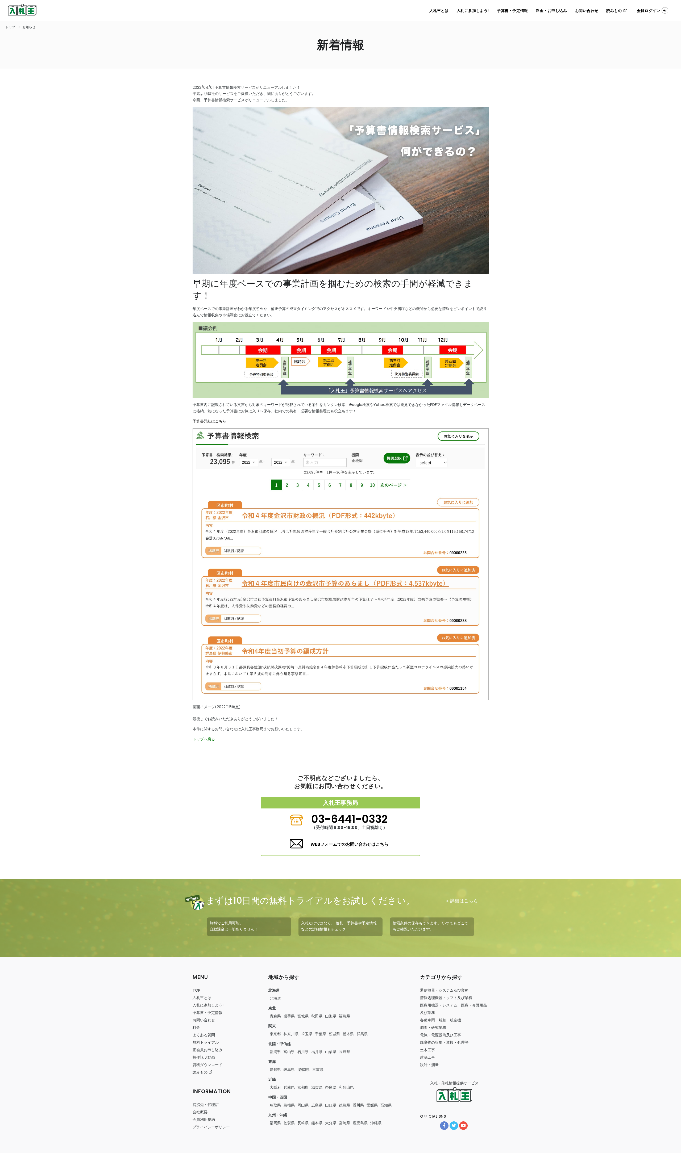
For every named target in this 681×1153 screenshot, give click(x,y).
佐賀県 (289, 1123)
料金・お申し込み (551, 10)
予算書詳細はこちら (209, 421)
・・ (440, 1020)
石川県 (303, 1051)
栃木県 (348, 1034)
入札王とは (439, 10)
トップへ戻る (204, 739)
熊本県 (316, 1123)
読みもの (614, 10)
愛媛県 (372, 1105)
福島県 (344, 1016)
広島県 (316, 1105)
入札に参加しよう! (473, 10)
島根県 (289, 1105)
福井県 (316, 1051)
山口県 (330, 1105)
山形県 (330, 1016)
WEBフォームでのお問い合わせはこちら (349, 844)
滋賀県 (316, 1087)
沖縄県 (375, 1123)
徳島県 (344, 1105)
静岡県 (303, 1069)
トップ (10, 27)
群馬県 (362, 1034)
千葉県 (320, 1034)
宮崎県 (344, 1123)
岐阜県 (289, 1069)
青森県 (275, 1016)
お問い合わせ (587, 10)
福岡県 (275, 1123)
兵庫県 (289, 1087)
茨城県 (334, 1034)
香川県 (358, 1105)
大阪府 (275, 1087)
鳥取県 (275, 1105)
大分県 (330, 1123)
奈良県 (330, 1087)
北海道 (275, 998)
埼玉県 (306, 1034)
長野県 (344, 1051)
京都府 (303, 1087)
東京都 (275, 1034)
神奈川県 (291, 1034)
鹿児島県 (360, 1123)
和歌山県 (346, 1087)
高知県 (386, 1105)
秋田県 (316, 1016)
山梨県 (330, 1051)
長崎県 (303, 1123)
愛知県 (275, 1069)
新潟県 (275, 1051)
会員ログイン (648, 10)
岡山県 (303, 1105)
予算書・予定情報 (512, 10)
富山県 (289, 1051)
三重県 (317, 1069)
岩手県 (289, 1016)
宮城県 (303, 1016)
